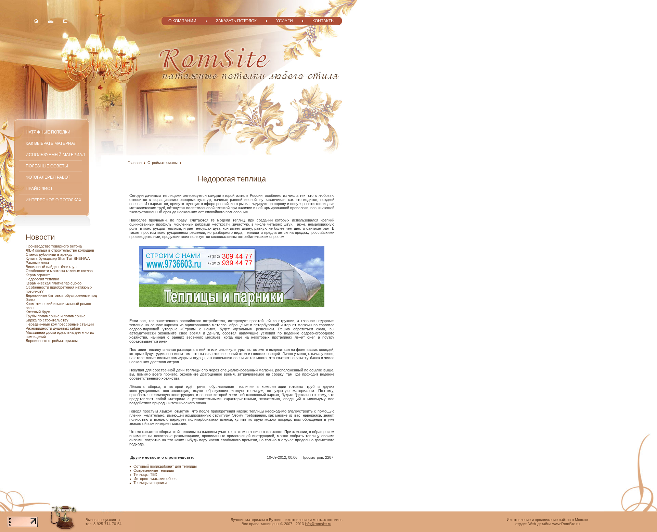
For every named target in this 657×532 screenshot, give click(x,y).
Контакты (323, 20)
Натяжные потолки (48, 132)
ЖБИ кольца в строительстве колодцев (60, 250)
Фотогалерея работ (48, 177)
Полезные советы (47, 166)
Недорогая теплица (42, 279)
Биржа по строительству (47, 320)
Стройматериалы (162, 163)
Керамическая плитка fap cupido (53, 283)
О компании (182, 20)
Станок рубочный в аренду (49, 254)
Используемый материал (55, 154)
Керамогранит (38, 275)
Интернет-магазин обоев (155, 479)
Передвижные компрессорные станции (60, 324)
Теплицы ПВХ (145, 474)
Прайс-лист (39, 188)
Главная (135, 163)
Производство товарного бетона (54, 246)
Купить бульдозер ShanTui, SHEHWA (58, 258)
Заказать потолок (236, 20)
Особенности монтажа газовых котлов (59, 271)
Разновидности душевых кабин (53, 328)
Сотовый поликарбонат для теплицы (165, 466)
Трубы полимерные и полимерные (56, 316)
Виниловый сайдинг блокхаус (51, 267)
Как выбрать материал (51, 143)
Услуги (284, 20)
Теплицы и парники (150, 483)
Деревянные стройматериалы (52, 341)
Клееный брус (38, 312)
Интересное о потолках (53, 200)
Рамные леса (37, 263)
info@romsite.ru (318, 524)
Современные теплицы (153, 470)
